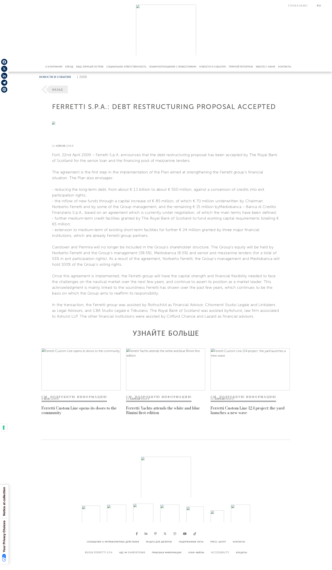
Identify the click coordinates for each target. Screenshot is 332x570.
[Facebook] (4, 61)
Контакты (284, 66)
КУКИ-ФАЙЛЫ (196, 552)
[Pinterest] (4, 89)
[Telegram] (4, 82)
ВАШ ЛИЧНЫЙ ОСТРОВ (89, 66)
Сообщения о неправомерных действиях (113, 541)
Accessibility (220, 552)
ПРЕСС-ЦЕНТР (218, 541)
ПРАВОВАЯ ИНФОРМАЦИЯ (167, 552)
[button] (300, 6)
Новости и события (212, 66)
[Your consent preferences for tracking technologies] (3, 427)
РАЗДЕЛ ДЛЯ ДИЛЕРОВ (159, 541)
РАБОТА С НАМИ (265, 66)
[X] (4, 68)
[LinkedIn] (4, 75)
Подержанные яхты (191, 541)
